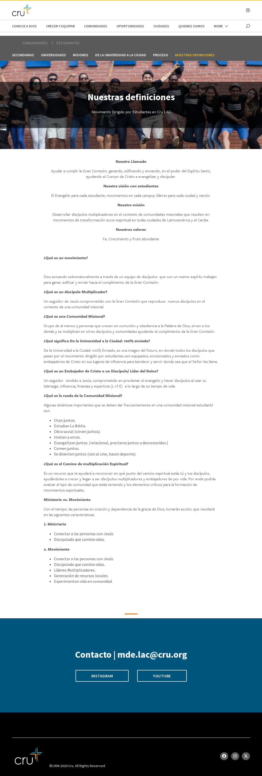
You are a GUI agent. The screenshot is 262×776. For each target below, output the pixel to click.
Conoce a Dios (24, 26)
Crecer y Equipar (60, 26)
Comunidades (95, 26)
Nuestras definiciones (195, 55)
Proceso (160, 55)
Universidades (53, 55)
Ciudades (161, 26)
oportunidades (130, 26)
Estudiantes (68, 43)
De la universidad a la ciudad (120, 55)
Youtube (162, 675)
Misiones (80, 55)
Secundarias (23, 55)
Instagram (102, 675)
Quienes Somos (191, 26)
